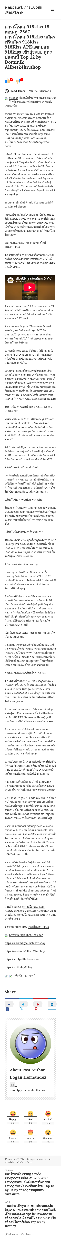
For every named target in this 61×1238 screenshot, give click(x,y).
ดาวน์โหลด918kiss (34, 906)
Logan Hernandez (28, 1077)
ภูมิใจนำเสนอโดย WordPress (18, 1234)
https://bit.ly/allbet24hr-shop (26, 934)
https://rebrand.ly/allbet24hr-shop (25, 943)
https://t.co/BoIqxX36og (18, 967)
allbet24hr (9, 1162)
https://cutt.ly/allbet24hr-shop (22, 959)
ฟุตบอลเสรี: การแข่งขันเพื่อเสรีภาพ (23, 10)
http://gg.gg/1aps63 (24, 975)
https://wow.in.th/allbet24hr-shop (25, 951)
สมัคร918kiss (25, 1162)
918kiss (13, 97)
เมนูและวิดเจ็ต (52, 9)
